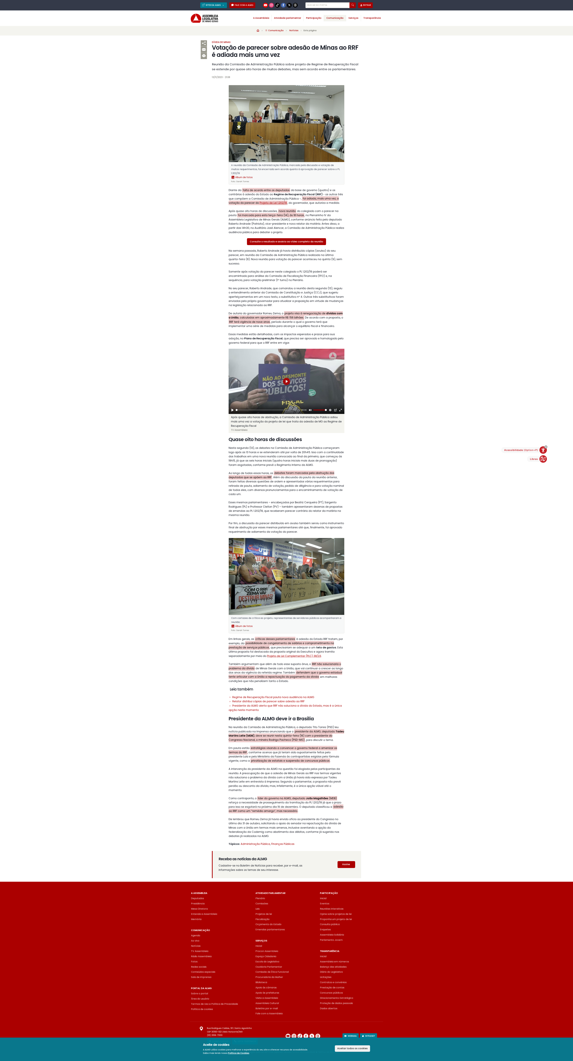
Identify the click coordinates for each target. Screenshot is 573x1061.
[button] (545, 446)
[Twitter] (289, 5)
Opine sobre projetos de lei (336, 914)
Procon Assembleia (266, 951)
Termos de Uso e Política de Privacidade (214, 1004)
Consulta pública (330, 924)
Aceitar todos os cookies (352, 1048)
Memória (196, 919)
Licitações (325, 977)
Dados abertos (328, 1008)
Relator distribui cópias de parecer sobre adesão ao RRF (268, 701)
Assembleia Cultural (267, 1003)
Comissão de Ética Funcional (272, 972)
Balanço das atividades (333, 967)
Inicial (323, 898)
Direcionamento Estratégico (336, 998)
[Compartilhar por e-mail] (204, 50)
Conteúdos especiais (203, 972)
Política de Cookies (238, 1053)
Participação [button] (313, 18)
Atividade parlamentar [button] (287, 18)
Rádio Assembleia (201, 956)
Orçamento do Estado (268, 924)
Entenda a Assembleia (204, 914)
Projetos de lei (263, 914)
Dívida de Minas (221, 42)
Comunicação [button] (335, 18)
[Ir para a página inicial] (202, 18)
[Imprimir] (204, 56)
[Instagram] (271, 5)
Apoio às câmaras (266, 987)
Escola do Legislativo (267, 961)
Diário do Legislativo (331, 972)
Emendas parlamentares (270, 929)
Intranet (370, 1035)
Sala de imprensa (201, 977)
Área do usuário (200, 998)
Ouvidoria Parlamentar (268, 967)
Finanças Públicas (282, 844)
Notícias (293, 30)
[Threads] (295, 5)
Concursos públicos (331, 992)
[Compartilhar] (204, 43)
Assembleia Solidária (332, 934)
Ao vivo (195, 940)
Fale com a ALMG (244, 5)
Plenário (260, 898)
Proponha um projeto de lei (336, 919)
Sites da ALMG (213, 5)
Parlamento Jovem (331, 940)
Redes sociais (199, 967)
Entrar (367, 5)
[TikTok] (277, 5)
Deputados (197, 898)
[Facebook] (283, 5)
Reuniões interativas (332, 908)
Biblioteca (261, 982)
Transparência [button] (372, 18)
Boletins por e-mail (266, 1008)
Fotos (194, 961)
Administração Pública (255, 844)
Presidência (198, 903)
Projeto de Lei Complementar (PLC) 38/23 (294, 656)
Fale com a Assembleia (269, 1013)
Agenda (195, 935)
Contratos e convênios (333, 982)
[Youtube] (265, 5)
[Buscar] (352, 5)
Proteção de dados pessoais (336, 1003)
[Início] (258, 30)
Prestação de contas (332, 987)
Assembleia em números (334, 961)
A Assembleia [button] (261, 18)
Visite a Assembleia (266, 998)
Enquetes (325, 929)
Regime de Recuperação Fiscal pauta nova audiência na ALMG (273, 697)
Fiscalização (262, 919)
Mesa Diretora (199, 908)
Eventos (324, 903)
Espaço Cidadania (265, 956)
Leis (257, 908)
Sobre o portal (199, 993)
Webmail (352, 1035)
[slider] (268, 410)
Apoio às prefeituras (267, 992)
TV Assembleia (199, 951)
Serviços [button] (353, 18)
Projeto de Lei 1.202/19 (273, 203)
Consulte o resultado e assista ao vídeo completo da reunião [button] (286, 241)
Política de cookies (202, 1009)
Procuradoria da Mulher (269, 977)
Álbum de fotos (244, 177)
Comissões (261, 903)
